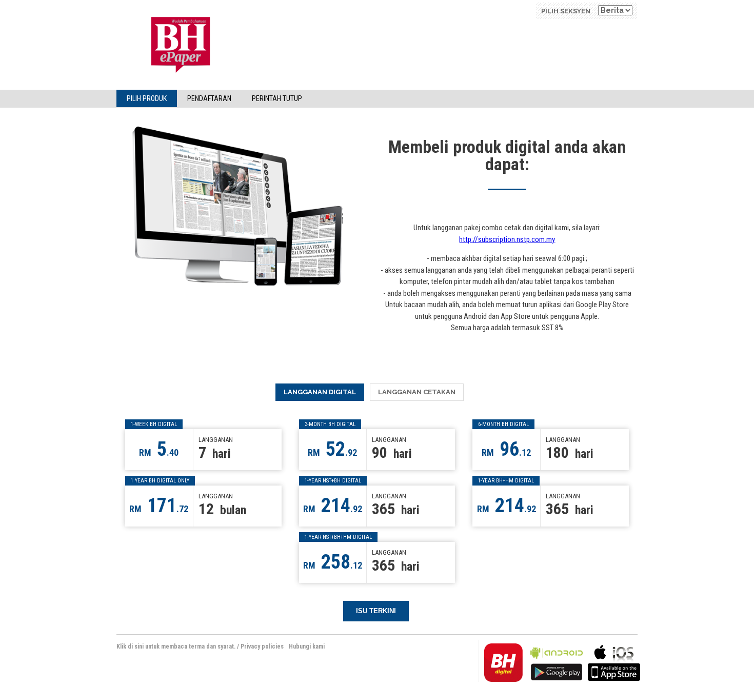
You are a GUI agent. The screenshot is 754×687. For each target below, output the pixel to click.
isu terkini (376, 611)
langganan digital (320, 392)
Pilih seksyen (565, 11)
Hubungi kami (307, 646)
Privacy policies (262, 646)
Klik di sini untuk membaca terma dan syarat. (175, 646)
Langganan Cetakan (416, 392)
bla (556, 661)
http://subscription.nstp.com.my (507, 239)
